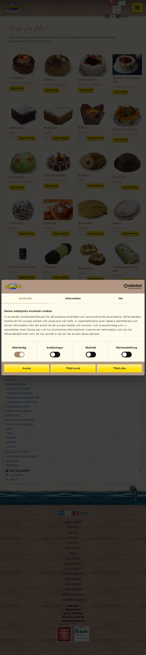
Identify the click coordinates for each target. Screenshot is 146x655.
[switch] (55, 354)
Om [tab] (120, 298)
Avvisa (27, 368)
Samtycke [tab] (25, 298)
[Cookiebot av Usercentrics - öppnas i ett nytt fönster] (126, 286)
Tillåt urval (73, 368)
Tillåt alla (119, 368)
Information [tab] (73, 298)
